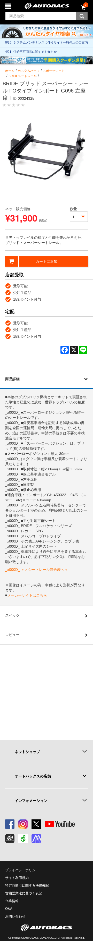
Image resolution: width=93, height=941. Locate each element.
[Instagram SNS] (23, 824)
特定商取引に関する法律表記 (27, 885)
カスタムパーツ (29, 71)
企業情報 (12, 901)
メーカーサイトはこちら (27, 595)
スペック (12, 615)
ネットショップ (27, 752)
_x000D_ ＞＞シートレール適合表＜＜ (36, 569)
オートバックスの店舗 (33, 776)
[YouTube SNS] (60, 824)
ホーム (9, 71)
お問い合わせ (15, 916)
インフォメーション (31, 801)
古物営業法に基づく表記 (23, 893)
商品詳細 (12, 379)
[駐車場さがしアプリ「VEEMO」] (23, 838)
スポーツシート (54, 71)
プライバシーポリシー (22, 870)
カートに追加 (46, 261)
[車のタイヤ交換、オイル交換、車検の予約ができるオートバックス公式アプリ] (9, 838)
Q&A (8, 909)
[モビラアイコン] (36, 838)
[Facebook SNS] (9, 824)
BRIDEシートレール (23, 76)
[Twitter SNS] (36, 824)
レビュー (12, 635)
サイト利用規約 (17, 878)
